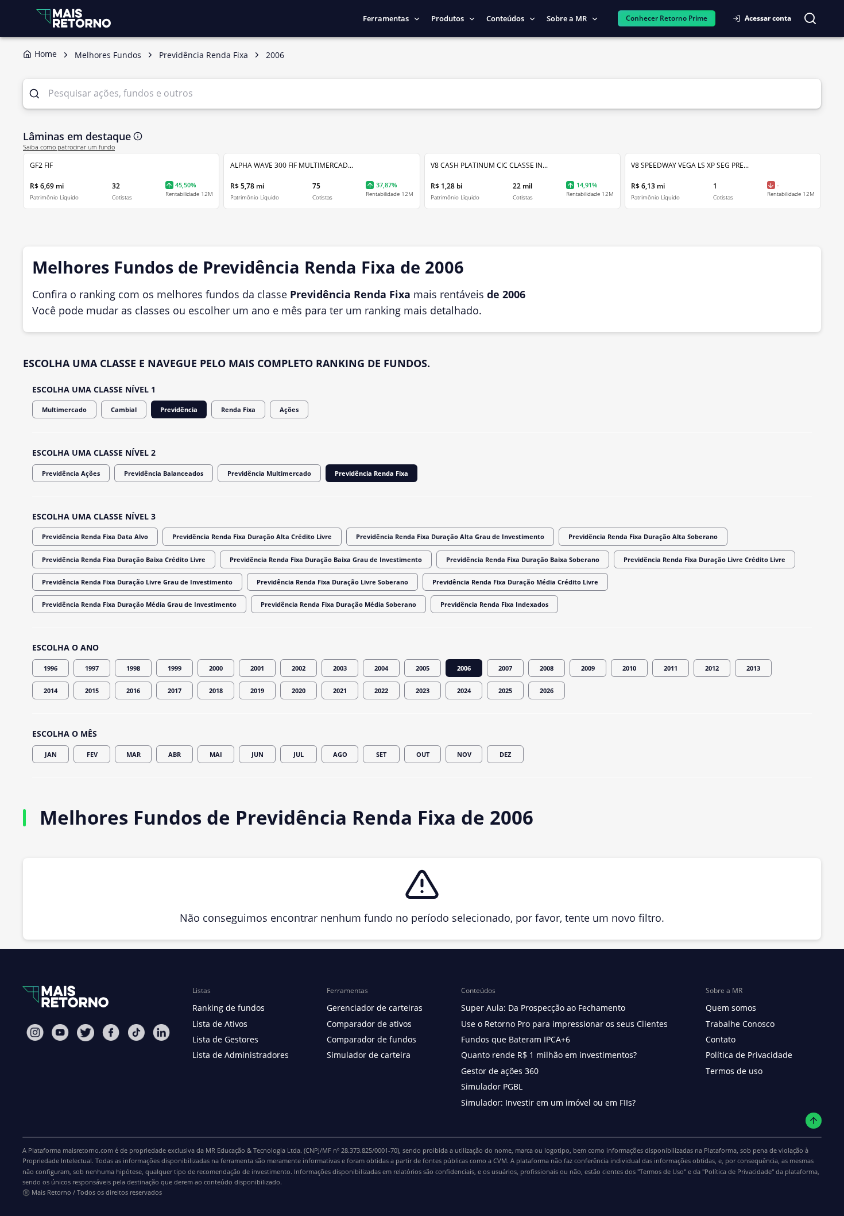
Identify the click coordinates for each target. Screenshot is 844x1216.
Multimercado (64, 409)
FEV (92, 754)
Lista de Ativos (219, 1023)
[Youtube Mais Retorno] (60, 1032)
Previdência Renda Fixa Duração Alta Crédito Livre (252, 536)
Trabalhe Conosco (740, 1023)
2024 (464, 690)
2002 (298, 668)
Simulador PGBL (491, 1086)
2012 (712, 668)
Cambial (124, 409)
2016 (133, 690)
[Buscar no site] (810, 18)
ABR (174, 754)
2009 (588, 668)
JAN (51, 754)
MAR (133, 754)
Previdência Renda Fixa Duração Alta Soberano (643, 536)
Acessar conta (768, 18)
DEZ (505, 754)
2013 (753, 668)
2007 (505, 668)
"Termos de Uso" (661, 1171)
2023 (422, 690)
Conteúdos (505, 18)
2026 (546, 690)
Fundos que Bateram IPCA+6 (515, 1039)
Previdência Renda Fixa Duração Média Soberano (338, 604)
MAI (216, 754)
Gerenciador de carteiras (375, 1007)
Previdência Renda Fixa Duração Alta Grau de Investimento (450, 536)
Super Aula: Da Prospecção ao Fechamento (543, 1007)
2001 (257, 668)
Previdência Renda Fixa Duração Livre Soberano (332, 582)
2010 (629, 668)
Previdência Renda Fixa (371, 473)
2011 (670, 668)
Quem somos (731, 1007)
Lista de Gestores (225, 1039)
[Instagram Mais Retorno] (35, 1032)
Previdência (179, 409)
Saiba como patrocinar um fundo (69, 147)
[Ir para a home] (73, 18)
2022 (381, 690)
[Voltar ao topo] (814, 1121)
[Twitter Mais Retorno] (85, 1032)
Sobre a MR (567, 18)
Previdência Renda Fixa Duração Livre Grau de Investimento (137, 582)
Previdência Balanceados (163, 473)
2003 (340, 668)
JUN (257, 754)
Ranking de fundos (228, 1007)
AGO (340, 754)
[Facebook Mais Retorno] (110, 1032)
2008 (546, 668)
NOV (464, 754)
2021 (340, 690)
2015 (92, 690)
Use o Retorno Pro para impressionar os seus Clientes (564, 1023)
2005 (422, 668)
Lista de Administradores (240, 1054)
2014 (50, 690)
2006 (464, 668)
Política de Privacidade (749, 1054)
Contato (720, 1039)
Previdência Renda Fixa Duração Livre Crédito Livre (704, 559)
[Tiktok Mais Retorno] (136, 1032)
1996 (50, 668)
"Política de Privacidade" (738, 1171)
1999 (174, 668)
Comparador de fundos (371, 1039)
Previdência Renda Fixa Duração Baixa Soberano (522, 559)
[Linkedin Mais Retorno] (161, 1032)
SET (381, 754)
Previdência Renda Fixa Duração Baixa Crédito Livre (124, 559)
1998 (133, 668)
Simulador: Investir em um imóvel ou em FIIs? (548, 1102)
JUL (298, 754)
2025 (505, 690)
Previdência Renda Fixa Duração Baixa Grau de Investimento (326, 559)
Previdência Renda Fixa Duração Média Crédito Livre (515, 582)
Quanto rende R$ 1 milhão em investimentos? (549, 1054)
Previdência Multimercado (269, 473)
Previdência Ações (71, 473)
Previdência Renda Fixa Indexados (494, 604)
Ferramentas (386, 18)
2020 (298, 690)
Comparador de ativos (369, 1023)
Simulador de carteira (369, 1054)
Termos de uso (734, 1070)
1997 (92, 668)
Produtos (447, 18)
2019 (257, 690)
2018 (216, 690)
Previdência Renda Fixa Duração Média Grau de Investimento (139, 604)
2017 (174, 690)
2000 (216, 668)
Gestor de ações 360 (500, 1070)
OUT (422, 754)
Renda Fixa (238, 409)
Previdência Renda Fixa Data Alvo (95, 536)
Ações (289, 409)
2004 (381, 668)
